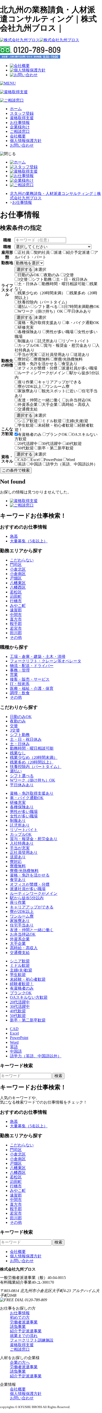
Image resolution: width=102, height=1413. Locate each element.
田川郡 (16, 633)
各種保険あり (30, 332)
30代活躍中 (52, 443)
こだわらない (22, 560)
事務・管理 (20, 670)
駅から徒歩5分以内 (27, 898)
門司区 (16, 564)
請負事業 (18, 1326)
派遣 (58, 252)
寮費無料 (42, 359)
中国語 (36, 464)
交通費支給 (28, 409)
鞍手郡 (16, 624)
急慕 (14, 536)
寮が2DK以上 (30, 386)
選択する (24, 269)
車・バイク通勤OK (82, 323)
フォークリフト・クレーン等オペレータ (45, 661)
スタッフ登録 (22, 113)
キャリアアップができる (59, 382)
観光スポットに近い (59, 391)
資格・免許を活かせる (37, 364)
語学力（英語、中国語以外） (72, 464)
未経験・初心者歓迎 (56, 425)
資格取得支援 (22, 118)
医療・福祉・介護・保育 (31, 688)
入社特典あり (22, 843)
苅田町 (16, 596)
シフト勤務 (42, 279)
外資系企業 (28, 404)
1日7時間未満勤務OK (81, 306)
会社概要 (18, 136)
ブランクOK (57, 434)
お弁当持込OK (78, 400)
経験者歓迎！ (22, 984)
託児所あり (48, 341)
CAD (22, 460)
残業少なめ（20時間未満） (41, 293)
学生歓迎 (26, 425)
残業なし (18, 753)
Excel (35, 460)
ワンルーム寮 (58, 386)
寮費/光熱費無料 (68, 359)
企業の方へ (20, 1362)
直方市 (16, 619)
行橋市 (16, 601)
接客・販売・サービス (30, 679)
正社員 (24, 252)
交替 (14, 726)
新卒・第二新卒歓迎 (56, 448)
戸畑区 (16, 578)
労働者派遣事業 (24, 1322)
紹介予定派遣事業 (26, 1331)
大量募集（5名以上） (29, 541)
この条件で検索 (16, 470)
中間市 (16, 615)
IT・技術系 (19, 684)
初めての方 (20, 1317)
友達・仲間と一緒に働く (39, 400)
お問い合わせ (22, 145)
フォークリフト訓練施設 (31, 1340)
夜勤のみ (52, 275)
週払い (24, 306)
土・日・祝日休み (72, 279)
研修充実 (26, 327)
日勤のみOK (29, 275)
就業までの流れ (24, 1336)
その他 (16, 637)
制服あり (26, 341)
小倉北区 (18, 569)
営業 (14, 674)
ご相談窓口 (20, 131)
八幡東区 (18, 583)
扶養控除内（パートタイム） (43, 302)
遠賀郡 (16, 610)
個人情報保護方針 (26, 141)
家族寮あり (28, 391)
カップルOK (29, 345)
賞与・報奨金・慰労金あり (67, 345)
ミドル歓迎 (52, 421)
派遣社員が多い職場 (79, 368)
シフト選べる (46, 306)
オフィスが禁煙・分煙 (37, 368)
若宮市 (16, 628)
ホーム (16, 109)
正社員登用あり (56, 354)
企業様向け (20, 127)
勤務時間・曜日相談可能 (63, 284)
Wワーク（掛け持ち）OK (40, 311)
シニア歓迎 (28, 421)
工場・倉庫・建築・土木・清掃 (37, 656)
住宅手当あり (22, 925)
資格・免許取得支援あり (39, 323)
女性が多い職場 (24, 816)
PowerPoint (53, 460)
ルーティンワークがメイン (41, 373)
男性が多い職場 (60, 332)
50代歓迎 (26, 448)
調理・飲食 (20, 693)
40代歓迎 (74, 443)
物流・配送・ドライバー (31, 666)
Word (70, 460)
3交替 (23, 279)
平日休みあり (79, 311)
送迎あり (82, 354)
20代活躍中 (28, 443)
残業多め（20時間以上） (31, 762)
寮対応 (24, 359)
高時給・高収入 (76, 404)
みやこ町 (18, 605)
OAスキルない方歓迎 (29, 997)
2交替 (69, 275)
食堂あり (69, 364)
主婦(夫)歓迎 (77, 421)
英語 (22, 464)
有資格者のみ (30, 434)
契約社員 (42, 252)
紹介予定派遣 (78, 252)
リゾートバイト (76, 341)
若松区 (16, 592)
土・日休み (28, 284)
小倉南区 (18, 574)
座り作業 (26, 382)
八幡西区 (18, 587)
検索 (58, 1076)
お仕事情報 (20, 122)
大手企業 (50, 404)
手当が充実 (28, 354)
